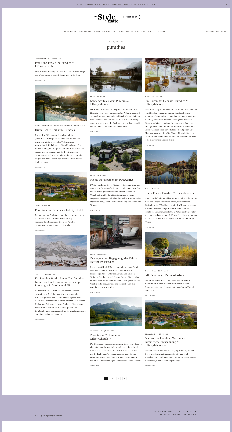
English (140, 244)
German (141, 239)
